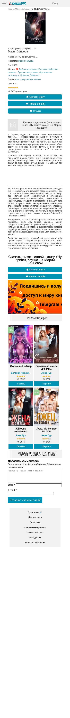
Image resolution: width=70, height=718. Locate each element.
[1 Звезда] (9, 87)
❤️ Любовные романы (26, 69)
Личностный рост (35, 532)
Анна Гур (46, 373)
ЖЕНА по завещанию (20, 430)
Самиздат (35, 75)
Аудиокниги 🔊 (35, 512)
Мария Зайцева (25, 61)
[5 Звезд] (17, 87)
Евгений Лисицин (20, 373)
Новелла (24, 75)
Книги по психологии (35, 543)
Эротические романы (28, 72)
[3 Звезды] (13, 87)
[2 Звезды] (11, 87)
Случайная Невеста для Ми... (47, 367)
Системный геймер (21, 366)
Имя (11, 485)
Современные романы (35, 527)
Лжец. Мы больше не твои (47, 430)
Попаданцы (35, 537)
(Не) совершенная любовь (28, 79)
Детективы (35, 522)
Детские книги (35, 517)
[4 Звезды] (15, 87)
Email (12, 490)
